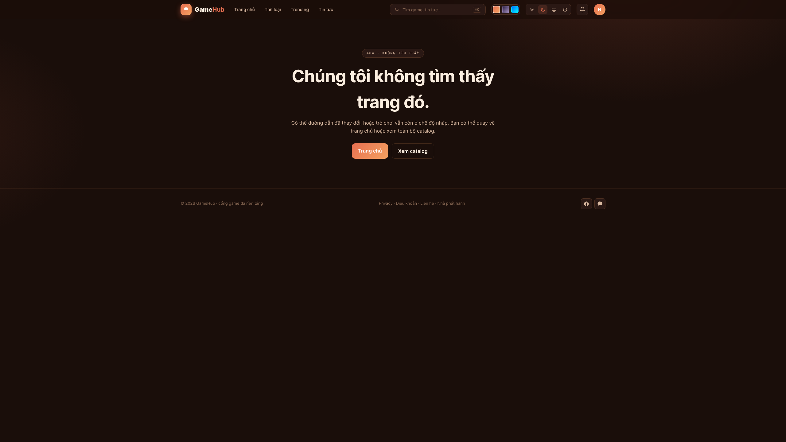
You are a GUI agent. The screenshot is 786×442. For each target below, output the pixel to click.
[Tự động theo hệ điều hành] (553, 9)
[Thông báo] (582, 9)
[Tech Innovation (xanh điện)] (515, 9)
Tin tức (326, 9)
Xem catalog (413, 151)
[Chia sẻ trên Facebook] (586, 203)
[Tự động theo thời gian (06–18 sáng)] (565, 9)
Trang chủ (244, 9)
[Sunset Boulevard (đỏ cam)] (496, 9)
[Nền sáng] (531, 9)
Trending (300, 9)
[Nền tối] (542, 9)
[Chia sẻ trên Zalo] (599, 203)
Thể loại (273, 9)
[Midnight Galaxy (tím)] (505, 9)
